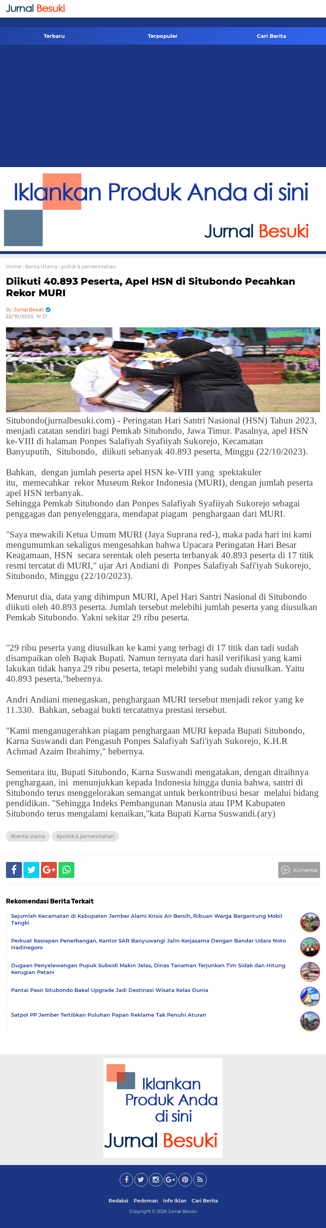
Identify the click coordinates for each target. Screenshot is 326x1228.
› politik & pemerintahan (87, 267)
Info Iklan (174, 1201)
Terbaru (54, 36)
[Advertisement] (163, 107)
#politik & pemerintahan (85, 836)
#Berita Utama (28, 836)
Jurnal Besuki (182, 1211)
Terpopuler (163, 36)
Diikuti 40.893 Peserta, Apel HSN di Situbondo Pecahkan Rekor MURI (150, 287)
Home (13, 267)
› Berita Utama (39, 267)
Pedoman (146, 1201)
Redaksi (118, 1201)
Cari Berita (271, 36)
